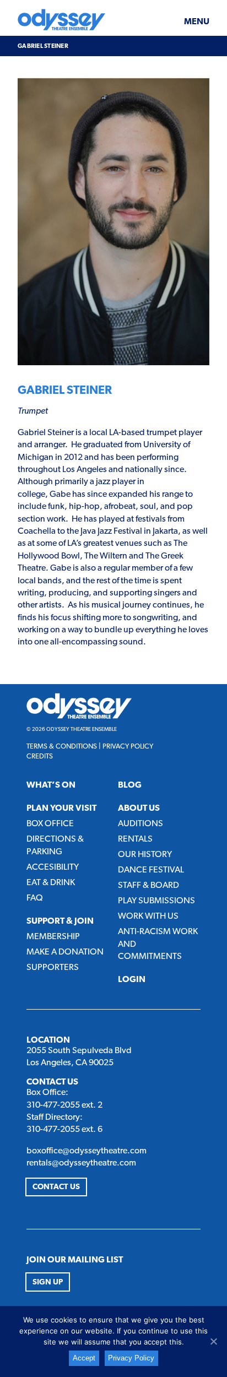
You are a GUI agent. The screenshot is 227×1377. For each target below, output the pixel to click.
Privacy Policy (127, 746)
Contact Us (56, 1187)
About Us (139, 808)
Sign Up (48, 1282)
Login (131, 979)
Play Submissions (156, 901)
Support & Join (60, 921)
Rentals (135, 839)
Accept (84, 1358)
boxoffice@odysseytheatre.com (86, 1151)
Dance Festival (151, 870)
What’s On (50, 785)
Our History (145, 854)
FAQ (34, 898)
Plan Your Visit (61, 808)
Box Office (50, 824)
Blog (130, 785)
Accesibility (52, 867)
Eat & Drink (50, 883)
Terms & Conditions (61, 746)
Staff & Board (148, 885)
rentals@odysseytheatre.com (81, 1163)
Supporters (52, 967)
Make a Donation (65, 952)
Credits (39, 756)
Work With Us (148, 916)
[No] (213, 1341)
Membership (53, 937)
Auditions (140, 824)
